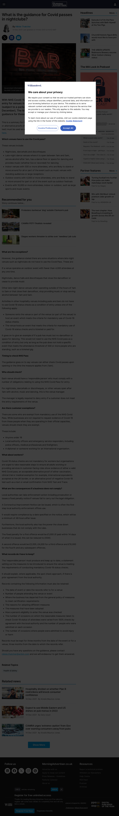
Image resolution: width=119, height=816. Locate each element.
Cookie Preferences (47, 128)
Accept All (68, 128)
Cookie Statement (74, 121)
